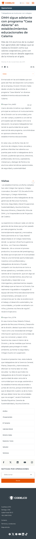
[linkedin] (18, 463)
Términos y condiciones (8, 524)
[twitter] (10, 463)
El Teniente (6, 423)
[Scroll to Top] (33, 181)
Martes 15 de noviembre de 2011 (13, 62)
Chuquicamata (7, 417)
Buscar (18, 480)
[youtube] (25, 463)
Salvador (5, 447)
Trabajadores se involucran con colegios (16, 13)
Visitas (4, 74)
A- (34, 67)
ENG (23, 3)
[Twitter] (7, 67)
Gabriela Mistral (8, 429)
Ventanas (6, 453)
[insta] (32, 463)
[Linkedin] (5, 67)
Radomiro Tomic (8, 441)
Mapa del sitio (5, 527)
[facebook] (3, 463)
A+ (31, 67)
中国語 (27, 3)
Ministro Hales (7, 435)
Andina (5, 411)
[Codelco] (7, 3)
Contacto (4, 520)
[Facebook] (2, 67)
